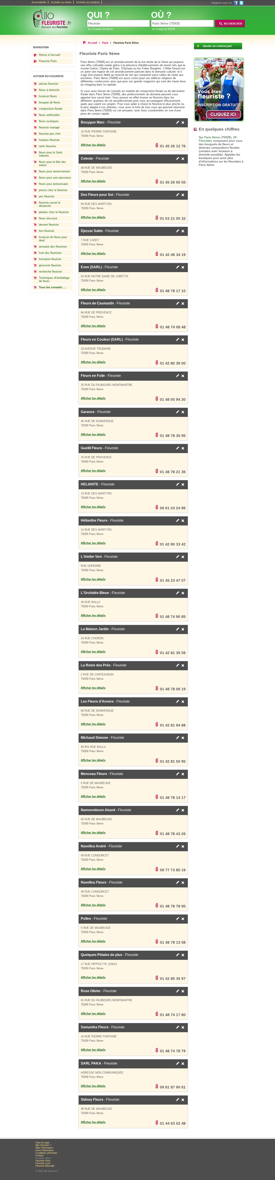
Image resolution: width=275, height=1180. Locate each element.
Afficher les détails (93, 145)
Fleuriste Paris (48, 61)
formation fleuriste (50, 259)
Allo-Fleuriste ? (43, 1145)
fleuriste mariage (49, 127)
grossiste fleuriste (50, 265)
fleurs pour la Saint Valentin (50, 154)
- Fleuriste (101, 122)
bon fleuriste (46, 230)
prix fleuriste (46, 196)
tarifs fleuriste (47, 146)
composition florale (50, 108)
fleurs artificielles (49, 115)
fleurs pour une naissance (55, 177)
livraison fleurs (48, 96)
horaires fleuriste (49, 140)
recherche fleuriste (50, 271)
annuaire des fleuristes (53, 246)
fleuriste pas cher (49, 133)
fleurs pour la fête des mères (52, 163)
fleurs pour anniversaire (53, 183)
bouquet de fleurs (49, 102)
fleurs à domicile (49, 90)
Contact (39, 1155)
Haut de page (42, 1142)
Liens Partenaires (44, 1150)
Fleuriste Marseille (44, 1165)
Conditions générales (46, 1153)
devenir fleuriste (49, 224)
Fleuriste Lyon (42, 1163)
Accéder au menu (61, 2)
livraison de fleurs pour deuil (53, 238)
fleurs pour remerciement (54, 171)
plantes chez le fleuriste (54, 212)
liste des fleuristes (50, 252)
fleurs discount (48, 218)
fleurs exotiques (49, 121)
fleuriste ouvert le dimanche (49, 204)
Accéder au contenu (88, 2)
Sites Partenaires (44, 1147)
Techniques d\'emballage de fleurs (54, 279)
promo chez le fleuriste (53, 190)
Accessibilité (39, 2)
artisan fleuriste (48, 83)
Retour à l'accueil (49, 54)
